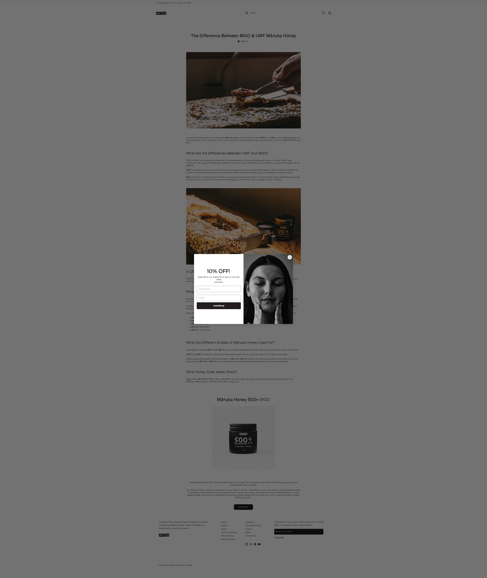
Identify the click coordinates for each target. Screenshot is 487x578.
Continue (218, 305)
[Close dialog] (290, 257)
